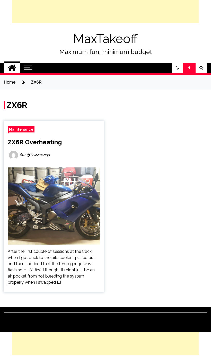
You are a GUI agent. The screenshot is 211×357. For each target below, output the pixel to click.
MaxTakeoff (105, 39)
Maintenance (21, 129)
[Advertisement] (105, 11)
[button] (177, 68)
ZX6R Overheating (35, 142)
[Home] (12, 68)
